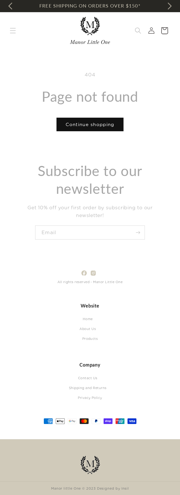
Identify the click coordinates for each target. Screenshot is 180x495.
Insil (125, 488)
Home (88, 319)
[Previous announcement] (10, 6)
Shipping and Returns (88, 388)
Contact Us (88, 378)
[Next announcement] (170, 6)
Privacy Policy (90, 398)
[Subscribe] (138, 232)
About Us (87, 329)
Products (90, 339)
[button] (12, 30)
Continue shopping (90, 124)
